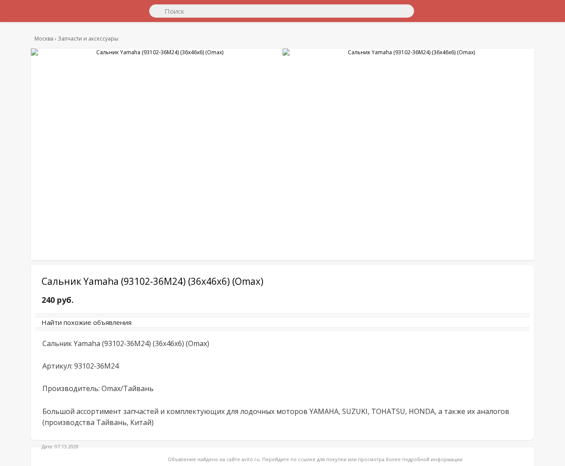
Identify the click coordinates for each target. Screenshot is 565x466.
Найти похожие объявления (157, 326)
